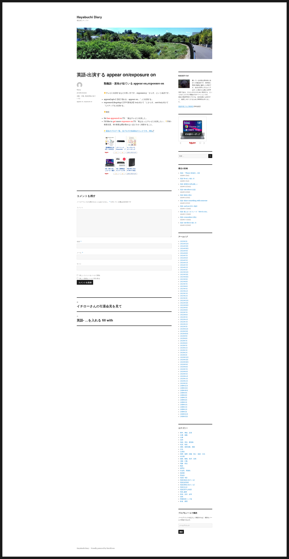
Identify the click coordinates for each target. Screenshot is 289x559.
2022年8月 (184, 310)
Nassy (79, 90)
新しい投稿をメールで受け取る (89, 278)
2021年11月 (184, 331)
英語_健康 (183, 492)
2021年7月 (183, 341)
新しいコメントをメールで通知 (89, 275)
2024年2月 (184, 267)
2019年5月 (183, 402)
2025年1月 (183, 241)
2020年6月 (184, 371)
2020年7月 (184, 369)
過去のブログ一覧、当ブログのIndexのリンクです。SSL (129, 131)
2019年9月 (183, 393)
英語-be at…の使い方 (187, 179)
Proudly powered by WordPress (103, 548)
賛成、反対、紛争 (186, 494)
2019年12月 (184, 386)
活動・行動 (80, 96)
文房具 (182, 452)
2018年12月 (184, 414)
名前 (79, 241)
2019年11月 (184, 388)
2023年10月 (184, 277)
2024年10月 (184, 248)
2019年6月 (183, 400)
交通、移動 (184, 435)
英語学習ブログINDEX (185, 106)
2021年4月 (184, 348)
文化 (181, 449)
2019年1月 (183, 412)
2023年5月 (184, 289)
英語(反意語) (184, 482)
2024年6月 (184, 258)
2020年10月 (184, 362)
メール (80, 253)
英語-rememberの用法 (188, 217)
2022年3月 (184, 322)
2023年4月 (184, 291)
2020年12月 (184, 357)
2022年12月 (184, 300)
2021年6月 (184, 343)
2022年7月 (184, 312)
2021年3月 (184, 350)
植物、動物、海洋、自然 (188, 459)
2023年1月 (184, 298)
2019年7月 (183, 398)
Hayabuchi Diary (89, 17)
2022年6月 (184, 315)
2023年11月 (184, 274)
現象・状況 (184, 463)
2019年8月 (183, 395)
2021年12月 (184, 329)
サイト (79, 264)
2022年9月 (184, 308)
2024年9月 (184, 251)
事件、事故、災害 (186, 433)
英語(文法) (183, 487)
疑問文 (182, 468)
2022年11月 (184, 303)
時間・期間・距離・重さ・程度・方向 (192, 454)
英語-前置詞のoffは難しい (189, 184)
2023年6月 (184, 286)
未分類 (182, 456)
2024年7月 (184, 256)
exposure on (88, 101)
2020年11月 (184, 360)
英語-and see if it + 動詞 (188, 206)
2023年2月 (184, 296)
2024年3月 (184, 265)
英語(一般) (183, 478)
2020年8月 (184, 367)
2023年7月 (184, 284)
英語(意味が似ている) (187, 485)
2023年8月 (184, 282)
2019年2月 (183, 409)
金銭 (181, 497)
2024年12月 (184, 244)
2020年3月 (184, 379)
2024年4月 (184, 263)
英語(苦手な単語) (186, 489)
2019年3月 (183, 407)
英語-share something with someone (193, 201)
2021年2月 (184, 353)
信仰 (181, 440)
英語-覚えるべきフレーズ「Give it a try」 (194, 212)
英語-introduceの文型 (188, 190)
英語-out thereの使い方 (188, 223)
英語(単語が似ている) (187, 480)
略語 (181, 466)
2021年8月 (184, 338)
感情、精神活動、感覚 (187, 447)
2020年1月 (184, 383)
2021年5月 (183, 345)
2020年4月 (184, 376)
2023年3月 (184, 293)
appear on (80, 101)
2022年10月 (184, 305)
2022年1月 (184, 327)
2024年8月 (184, 253)
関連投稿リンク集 (186, 499)
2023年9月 (184, 279)
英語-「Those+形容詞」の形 (190, 173)
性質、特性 (184, 445)
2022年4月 (184, 319)
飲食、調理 (184, 501)
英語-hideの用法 (186, 195)
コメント (80, 207)
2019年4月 (183, 405)
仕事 (181, 437)
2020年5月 (184, 374)
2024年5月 (184, 260)
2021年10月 (184, 334)
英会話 (182, 475)
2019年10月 (184, 390)
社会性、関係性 (185, 471)
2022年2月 (184, 324)
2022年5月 (184, 317)
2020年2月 (184, 381)
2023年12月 (184, 272)
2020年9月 (184, 364)
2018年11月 (184, 416)
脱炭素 (182, 473)
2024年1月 (184, 270)
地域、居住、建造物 (186, 442)
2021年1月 (183, 355)
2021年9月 (184, 336)
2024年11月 (184, 246)
